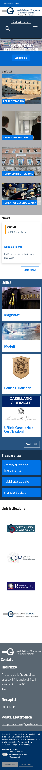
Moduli (9, 346)
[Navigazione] (35, 26)
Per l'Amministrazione (18, 173)
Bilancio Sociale (14, 492)
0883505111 (9, 707)
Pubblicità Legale (16, 481)
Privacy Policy (26, 764)
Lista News (30, 270)
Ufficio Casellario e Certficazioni (18, 429)
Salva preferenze (10, 764)
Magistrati (12, 315)
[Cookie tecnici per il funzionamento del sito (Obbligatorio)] (5, 754)
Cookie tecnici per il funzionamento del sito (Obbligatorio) (18, 754)
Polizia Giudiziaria (18, 388)
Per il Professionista (17, 137)
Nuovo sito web (13, 247)
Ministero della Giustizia (12, 3)
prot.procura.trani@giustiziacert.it (22, 724)
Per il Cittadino (13, 101)
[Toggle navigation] (3, 35)
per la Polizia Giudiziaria (19, 202)
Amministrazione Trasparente (15, 467)
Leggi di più (21, 58)
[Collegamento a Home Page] (21, 11)
